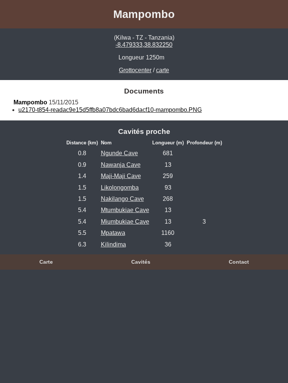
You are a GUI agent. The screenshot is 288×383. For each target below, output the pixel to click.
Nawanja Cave (121, 165)
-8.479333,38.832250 (144, 45)
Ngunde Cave (119, 153)
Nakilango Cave (122, 199)
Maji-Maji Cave (121, 176)
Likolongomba (120, 187)
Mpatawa (113, 233)
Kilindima (113, 244)
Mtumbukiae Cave (125, 210)
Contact (239, 262)
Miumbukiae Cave (125, 221)
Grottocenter (135, 70)
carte (162, 70)
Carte (46, 262)
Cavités (140, 262)
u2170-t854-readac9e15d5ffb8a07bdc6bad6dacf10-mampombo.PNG (110, 110)
